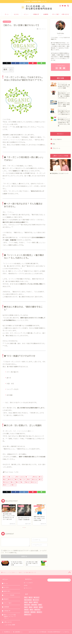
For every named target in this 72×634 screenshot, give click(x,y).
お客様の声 (36, 14)
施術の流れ (7, 591)
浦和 (17, 479)
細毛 (18, 482)
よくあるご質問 (10, 625)
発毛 (13, 482)
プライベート (56, 148)
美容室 (35, 476)
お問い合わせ (65, 14)
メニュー (26, 14)
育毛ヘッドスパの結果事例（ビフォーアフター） (10, 616)
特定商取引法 (7, 632)
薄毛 (29, 479)
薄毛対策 (11, 479)
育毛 (41, 479)
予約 (41, 476)
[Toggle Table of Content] (10, 69)
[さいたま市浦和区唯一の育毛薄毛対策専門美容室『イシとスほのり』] (36, 9)
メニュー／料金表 (9, 595)
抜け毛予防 (23, 479)
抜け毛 (14, 485)
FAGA (5, 476)
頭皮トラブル (7, 485)
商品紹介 (6, 599)
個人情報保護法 (16, 632)
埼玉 (5, 479)
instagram (12, 476)
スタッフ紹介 (55, 14)
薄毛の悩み (34, 482)
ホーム (7, 14)
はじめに (16, 14)
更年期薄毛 (6, 482)
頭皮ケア (39, 612)
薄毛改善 (35, 479)
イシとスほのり (7, 21)
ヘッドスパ (29, 476)
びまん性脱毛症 (20, 476)
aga (23, 482)
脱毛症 (27, 482)
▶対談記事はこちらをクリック (59, 173)
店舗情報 (45, 14)
